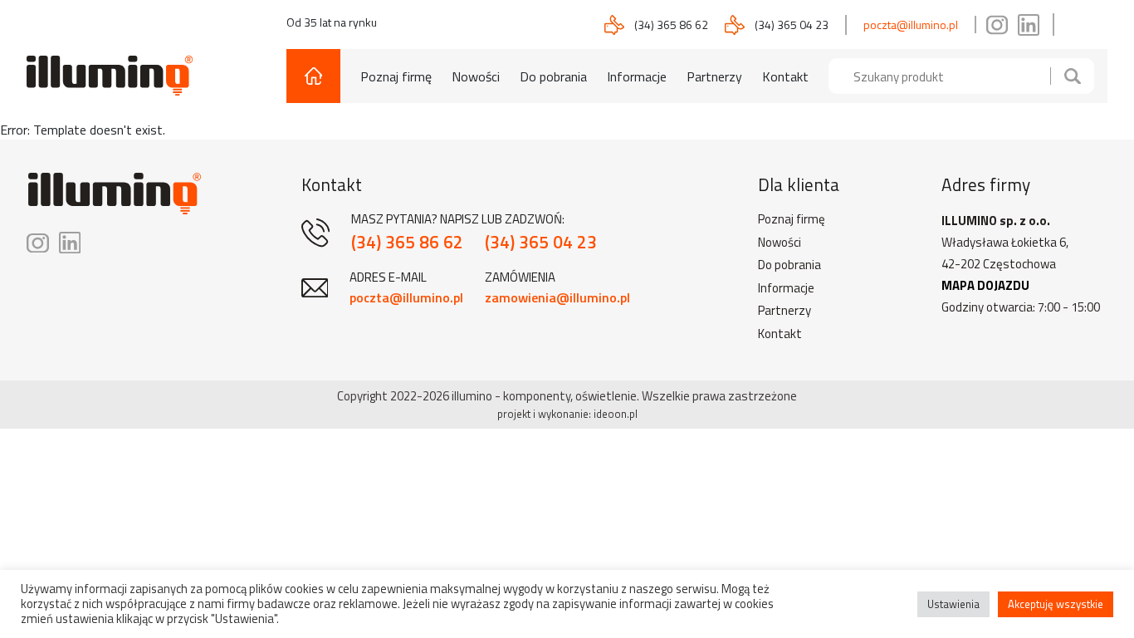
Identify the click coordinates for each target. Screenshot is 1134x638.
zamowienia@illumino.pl (557, 297)
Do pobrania (553, 76)
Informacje (637, 76)
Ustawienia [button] (953, 604)
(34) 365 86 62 (671, 24)
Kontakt (785, 76)
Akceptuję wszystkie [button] (1055, 604)
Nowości (476, 76)
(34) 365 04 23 (792, 24)
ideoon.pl (616, 413)
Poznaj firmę (396, 76)
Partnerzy (714, 76)
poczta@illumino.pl (910, 24)
